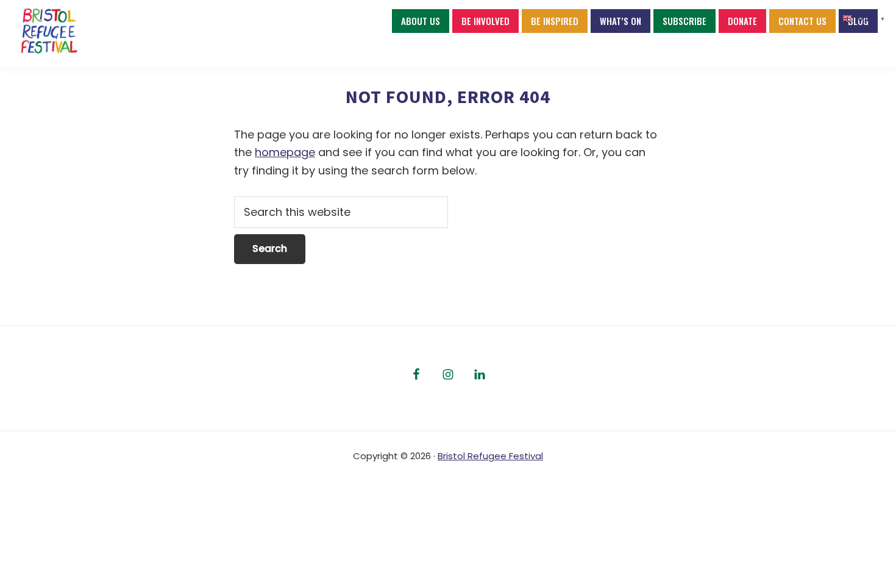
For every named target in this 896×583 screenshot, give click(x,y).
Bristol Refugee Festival (490, 455)
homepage (285, 152)
